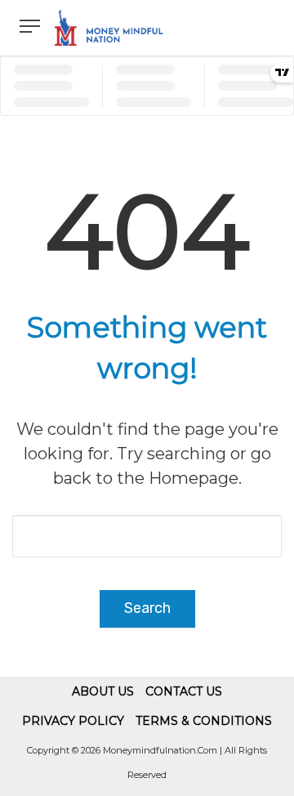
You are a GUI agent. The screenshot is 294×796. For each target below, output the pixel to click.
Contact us (183, 691)
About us (103, 691)
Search (147, 608)
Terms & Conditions (204, 720)
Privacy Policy (73, 720)
